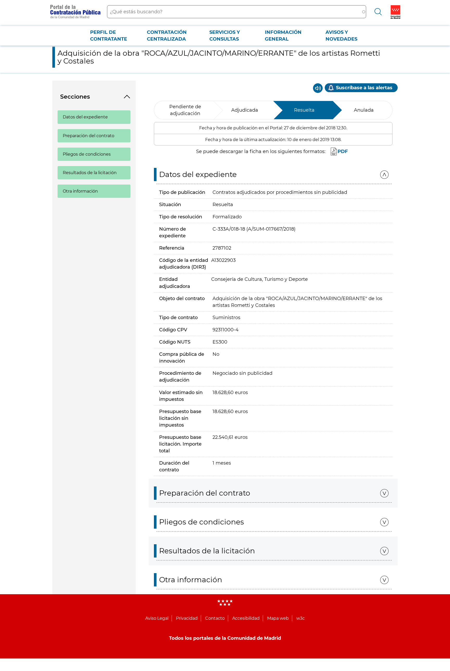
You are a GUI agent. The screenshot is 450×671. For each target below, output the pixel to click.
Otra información (80, 191)
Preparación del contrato (88, 135)
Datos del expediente (85, 117)
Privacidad (187, 618)
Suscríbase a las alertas (364, 88)
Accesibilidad (246, 618)
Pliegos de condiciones (87, 154)
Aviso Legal (156, 618)
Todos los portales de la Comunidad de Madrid (225, 638)
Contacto (215, 618)
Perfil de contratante (108, 35)
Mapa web (278, 618)
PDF (343, 151)
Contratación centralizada (167, 35)
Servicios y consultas (224, 35)
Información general (283, 35)
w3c (300, 618)
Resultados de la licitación (90, 172)
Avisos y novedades (341, 35)
